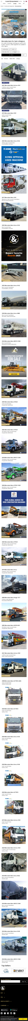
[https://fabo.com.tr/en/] (11, 971)
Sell (23, 3)
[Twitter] (5, 1013)
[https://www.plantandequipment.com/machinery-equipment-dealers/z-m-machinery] (14, 504)
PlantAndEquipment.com (9, 1016)
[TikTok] (14, 1013)
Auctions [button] (6, 58)
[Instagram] (11, 1013)
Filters (12, 55)
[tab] (2, 58)
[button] (14, 993)
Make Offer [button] (12, 58)
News (20, 3)
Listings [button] (18, 58)
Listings (14, 3)
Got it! (23, 1019)
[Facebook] (8, 1013)
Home (4, 3)
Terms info (13, 1019)
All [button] (2, 58)
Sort (23, 55)
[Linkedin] (2, 1013)
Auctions (9, 3)
